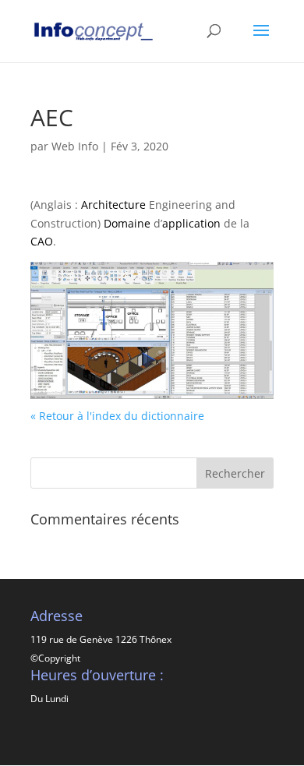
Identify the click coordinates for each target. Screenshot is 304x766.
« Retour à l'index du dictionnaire (117, 415)
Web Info (74, 146)
